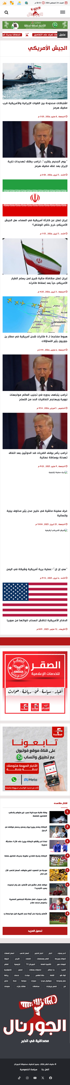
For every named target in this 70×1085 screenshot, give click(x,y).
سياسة (23, 981)
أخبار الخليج (39, 953)
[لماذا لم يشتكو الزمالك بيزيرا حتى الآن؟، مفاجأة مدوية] (58, 846)
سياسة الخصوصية (28, 1069)
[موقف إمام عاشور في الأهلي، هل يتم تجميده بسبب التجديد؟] (58, 889)
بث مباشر (51, 970)
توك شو (63, 975)
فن (64, 986)
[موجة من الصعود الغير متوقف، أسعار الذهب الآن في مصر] (58, 875)
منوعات (7, 986)
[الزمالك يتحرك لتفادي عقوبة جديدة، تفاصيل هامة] (58, 860)
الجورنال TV (30, 964)
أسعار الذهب (24, 953)
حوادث (27, 975)
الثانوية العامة (46, 964)
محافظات (36, 986)
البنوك (6, 959)
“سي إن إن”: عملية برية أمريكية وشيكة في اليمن (36, 569)
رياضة (6, 975)
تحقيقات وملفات (35, 970)
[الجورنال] (35, 11)
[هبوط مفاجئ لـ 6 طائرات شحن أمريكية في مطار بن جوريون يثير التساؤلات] (35, 314)
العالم (6, 964)
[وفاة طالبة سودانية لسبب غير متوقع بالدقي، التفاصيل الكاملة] (58, 817)
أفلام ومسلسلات (43, 959)
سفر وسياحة (61, 981)
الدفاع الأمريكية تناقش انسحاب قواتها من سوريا (37, 620)
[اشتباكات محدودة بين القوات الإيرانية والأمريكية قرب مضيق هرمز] (35, 81)
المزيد (63, 970)
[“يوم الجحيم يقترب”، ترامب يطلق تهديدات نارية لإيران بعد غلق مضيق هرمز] (35, 139)
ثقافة (52, 975)
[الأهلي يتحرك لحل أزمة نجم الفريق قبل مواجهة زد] (58, 918)
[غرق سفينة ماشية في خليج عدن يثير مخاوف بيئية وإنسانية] (35, 489)
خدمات (16, 975)
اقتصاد (28, 959)
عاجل (6, 981)
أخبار (50, 953)
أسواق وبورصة (60, 959)
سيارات (33, 981)
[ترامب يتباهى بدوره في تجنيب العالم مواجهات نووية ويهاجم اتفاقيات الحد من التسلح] (35, 372)
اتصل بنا (45, 1069)
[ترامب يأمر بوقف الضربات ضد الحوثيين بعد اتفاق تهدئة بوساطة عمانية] (35, 431)
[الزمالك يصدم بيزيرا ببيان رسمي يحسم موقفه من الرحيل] (58, 832)
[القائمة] (63, 13)
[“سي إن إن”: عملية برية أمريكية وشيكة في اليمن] (35, 547)
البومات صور (61, 964)
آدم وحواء (62, 953)
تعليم (20, 970)
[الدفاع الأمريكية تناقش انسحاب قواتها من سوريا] (35, 600)
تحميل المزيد (35, 931)
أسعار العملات (9, 953)
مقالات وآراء (21, 986)
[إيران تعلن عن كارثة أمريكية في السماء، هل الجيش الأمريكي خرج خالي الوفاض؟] (35, 197)
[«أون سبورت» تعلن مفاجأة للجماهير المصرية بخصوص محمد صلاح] (58, 904)
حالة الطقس (39, 975)
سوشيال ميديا (46, 981)
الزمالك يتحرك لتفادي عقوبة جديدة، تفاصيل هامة (25, 856)
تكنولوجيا (8, 970)
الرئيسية (17, 964)
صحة (14, 981)
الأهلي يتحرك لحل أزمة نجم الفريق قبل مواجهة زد (25, 914)
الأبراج (17, 959)
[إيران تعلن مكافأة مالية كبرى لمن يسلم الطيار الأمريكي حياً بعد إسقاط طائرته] (35, 256)
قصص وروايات (51, 986)
